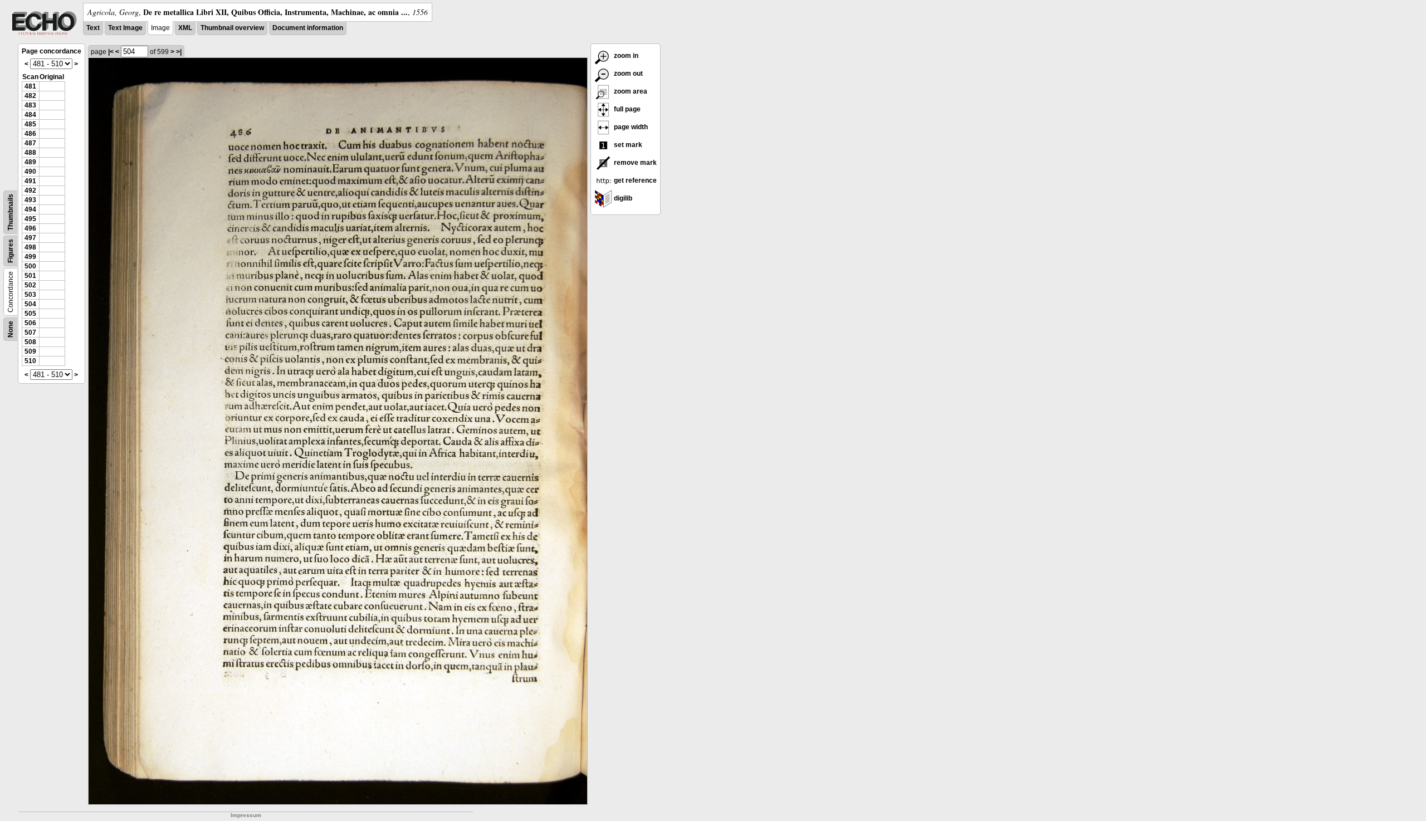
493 (30, 200)
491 (30, 181)
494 (30, 209)
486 (30, 134)
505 (30, 313)
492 (30, 190)
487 (30, 143)
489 (30, 162)
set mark (627, 145)
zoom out (627, 73)
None (10, 329)
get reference (634, 180)
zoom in (625, 56)
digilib (622, 198)
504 (30, 304)
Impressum (246, 815)
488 (30, 153)
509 (30, 351)
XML (185, 28)
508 (30, 342)
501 (30, 276)
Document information (307, 28)
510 (30, 361)
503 (30, 295)
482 (30, 96)
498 (30, 247)
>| (179, 52)
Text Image (125, 28)
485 (30, 124)
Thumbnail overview (232, 28)
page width (630, 127)
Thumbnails (10, 212)
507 (30, 332)
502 (30, 285)
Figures (10, 251)
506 (30, 323)
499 (30, 257)
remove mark (634, 163)
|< (111, 52)
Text (93, 28)
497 (30, 238)
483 (30, 105)
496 (30, 228)
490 (30, 171)
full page (626, 109)
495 (30, 219)
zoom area (629, 91)
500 (30, 266)
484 (30, 115)
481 (30, 86)
